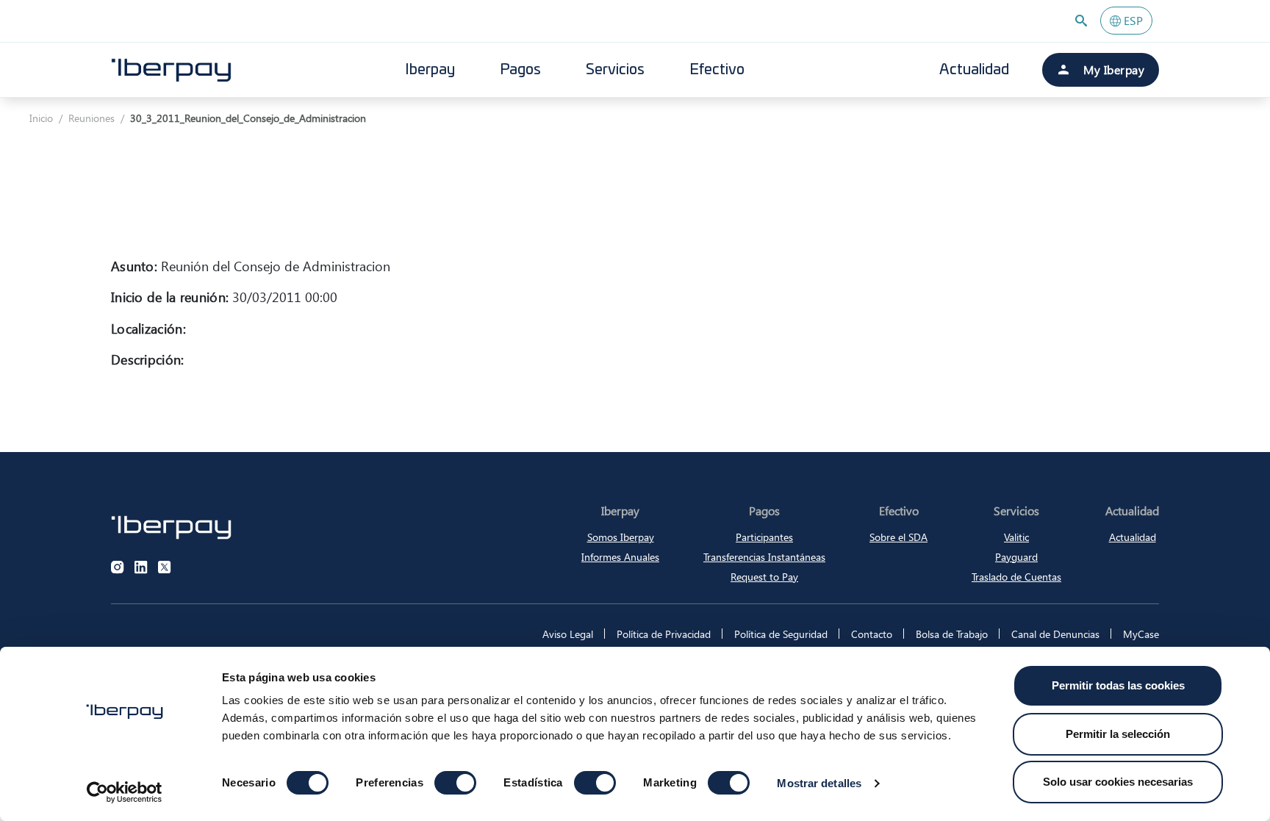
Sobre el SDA (898, 537)
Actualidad (974, 69)
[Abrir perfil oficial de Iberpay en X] (164, 567)
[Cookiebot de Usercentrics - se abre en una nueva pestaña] (124, 792)
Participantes (764, 537)
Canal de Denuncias (1055, 634)
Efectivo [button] (717, 69)
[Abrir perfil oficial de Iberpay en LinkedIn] (141, 567)
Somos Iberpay (620, 537)
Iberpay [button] (430, 69)
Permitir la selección (1118, 734)
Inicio (41, 118)
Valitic (1016, 537)
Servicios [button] (615, 69)
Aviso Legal (567, 634)
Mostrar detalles (819, 783)
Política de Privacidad (664, 634)
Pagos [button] (520, 69)
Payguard (1016, 557)
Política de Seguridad (781, 634)
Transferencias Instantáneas (764, 557)
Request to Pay (764, 577)
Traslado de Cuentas (1016, 577)
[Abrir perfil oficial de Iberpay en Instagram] (117, 567)
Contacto (871, 634)
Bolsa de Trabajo (952, 634)
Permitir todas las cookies (1118, 685)
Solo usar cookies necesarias (1118, 781)
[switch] (455, 783)
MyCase (1141, 634)
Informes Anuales (620, 557)
